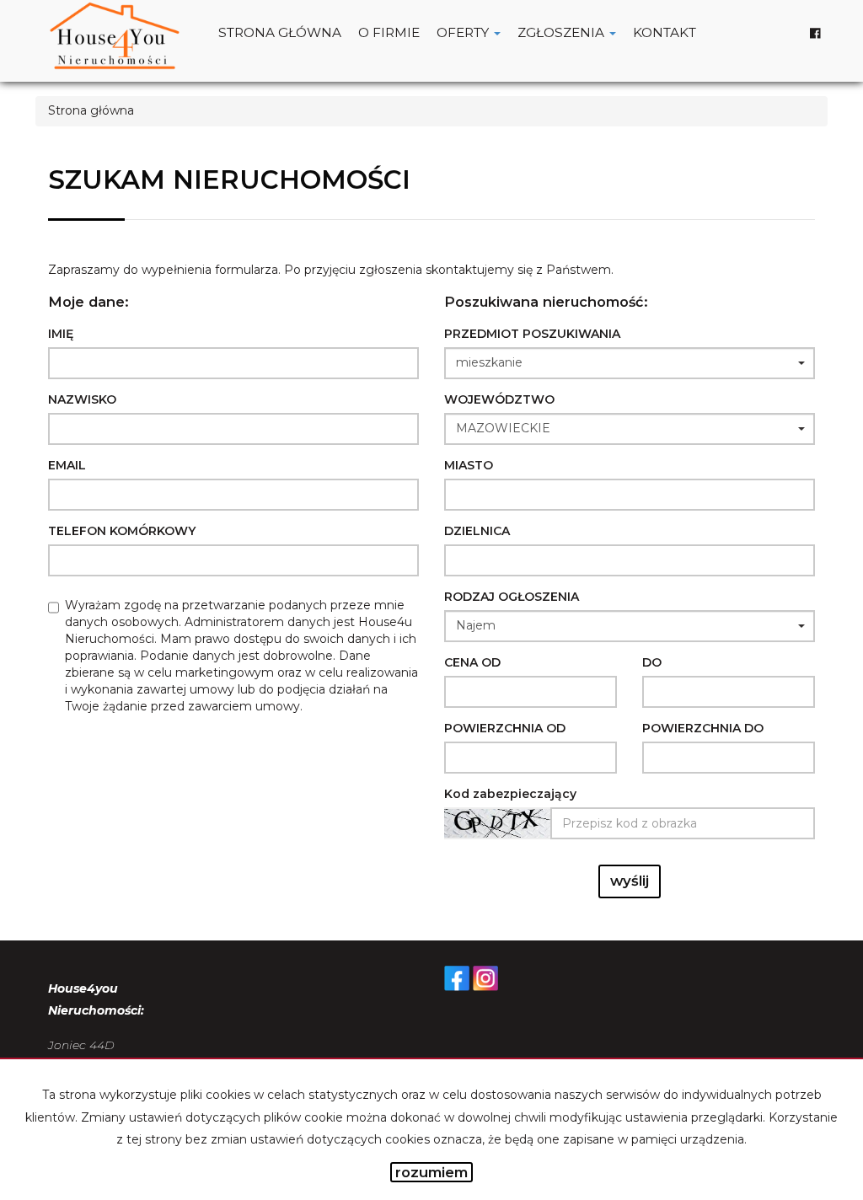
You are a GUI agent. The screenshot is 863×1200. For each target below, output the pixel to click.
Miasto (468, 465)
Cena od (472, 662)
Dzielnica (477, 530)
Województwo (499, 399)
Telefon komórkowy (122, 530)
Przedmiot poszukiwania (532, 333)
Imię (60, 333)
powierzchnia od (505, 728)
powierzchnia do (703, 728)
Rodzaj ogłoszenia (511, 596)
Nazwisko (82, 399)
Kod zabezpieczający (510, 793)
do (652, 662)
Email (67, 465)
